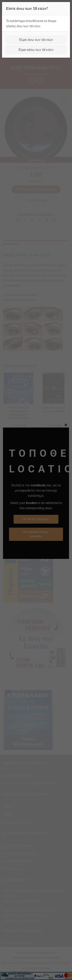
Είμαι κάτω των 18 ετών (36, 49)
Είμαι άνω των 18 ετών (36, 39)
